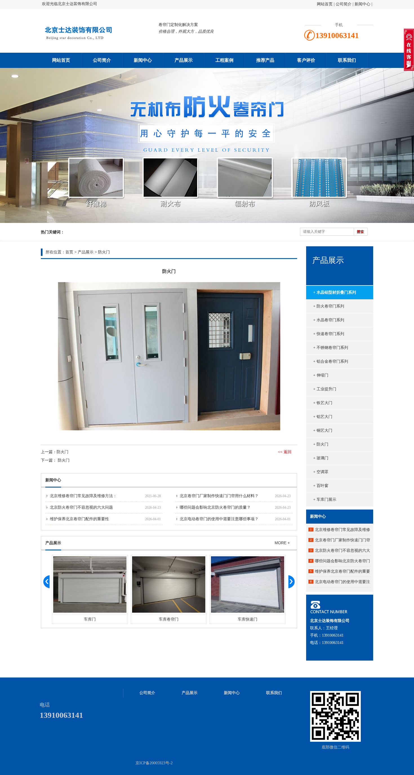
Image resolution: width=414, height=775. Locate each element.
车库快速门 (169, 619)
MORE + (282, 543)
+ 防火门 (320, 444)
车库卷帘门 (90, 619)
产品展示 (184, 60)
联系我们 (347, 60)
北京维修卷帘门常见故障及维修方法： (83, 496)
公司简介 (344, 4)
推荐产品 (265, 60)
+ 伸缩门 (320, 375)
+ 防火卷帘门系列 (328, 306)
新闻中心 (362, 4)
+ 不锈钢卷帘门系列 (330, 348)
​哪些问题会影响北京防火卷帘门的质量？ (215, 507)
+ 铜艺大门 (322, 430)
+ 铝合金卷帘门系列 (330, 361)
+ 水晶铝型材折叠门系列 (334, 292)
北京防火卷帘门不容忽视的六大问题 (81, 507)
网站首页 (325, 4)
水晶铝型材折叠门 (247, 619)
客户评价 (306, 60)
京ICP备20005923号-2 (154, 763)
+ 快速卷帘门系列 (328, 334)
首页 (69, 252)
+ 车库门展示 (324, 499)
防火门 (104, 252)
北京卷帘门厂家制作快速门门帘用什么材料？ (219, 496)
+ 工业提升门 (324, 389)
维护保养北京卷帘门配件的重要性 (79, 519)
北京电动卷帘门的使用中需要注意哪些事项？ (219, 519)
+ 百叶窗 (320, 486)
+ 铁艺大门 (322, 403)
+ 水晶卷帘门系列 (328, 320)
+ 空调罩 (320, 472)
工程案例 (224, 60)
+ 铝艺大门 (322, 417)
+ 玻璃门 (320, 458)
